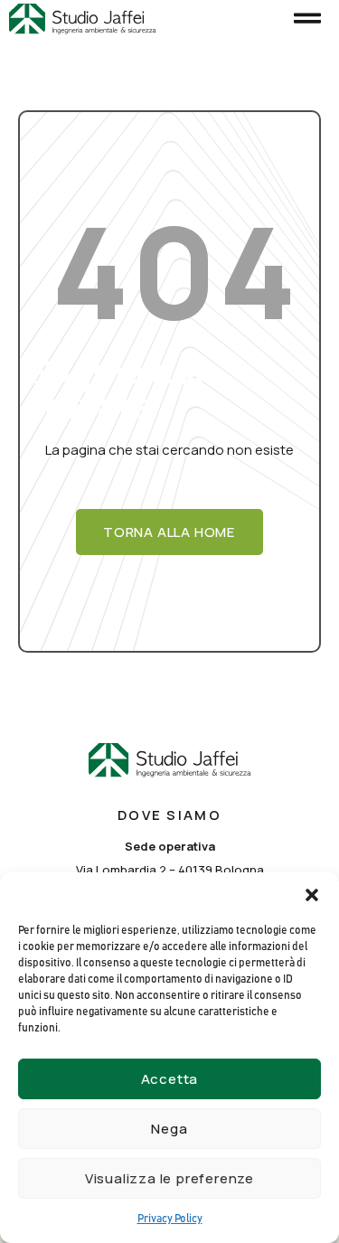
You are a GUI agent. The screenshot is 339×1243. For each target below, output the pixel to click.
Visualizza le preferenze (169, 1178)
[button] (312, 895)
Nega (169, 1128)
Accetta (170, 1078)
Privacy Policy (169, 1218)
